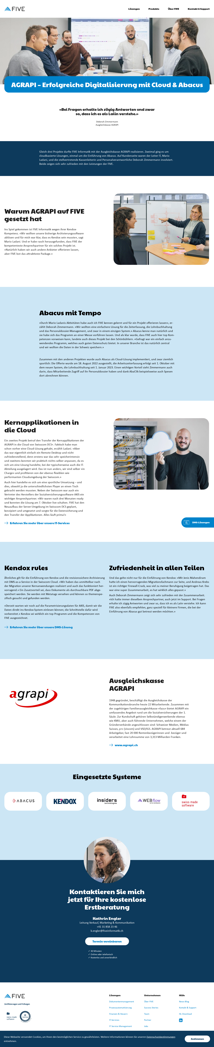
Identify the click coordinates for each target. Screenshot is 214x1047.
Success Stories (151, 1008)
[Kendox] (65, 801)
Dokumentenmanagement (121, 1002)
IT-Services (114, 1020)
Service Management (122, 1026)
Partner (147, 1020)
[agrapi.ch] (33, 698)
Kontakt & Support (199, 8)
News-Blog (184, 1002)
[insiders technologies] (107, 801)
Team (146, 1014)
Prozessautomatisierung (120, 1008)
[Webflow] (149, 801)
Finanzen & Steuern (118, 1014)
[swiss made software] (191, 801)
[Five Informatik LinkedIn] (181, 1020)
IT (110, 1026)
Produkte (153, 8)
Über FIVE (148, 1002)
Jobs (146, 1026)
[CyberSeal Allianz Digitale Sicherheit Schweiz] (25, 1017)
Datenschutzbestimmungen (161, 1037)
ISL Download (185, 1014)
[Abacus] (23, 801)
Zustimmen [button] (197, 1038)
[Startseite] (14, 9)
